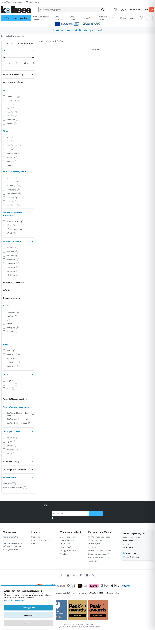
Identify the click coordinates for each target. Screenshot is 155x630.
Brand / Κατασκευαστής (13, 74)
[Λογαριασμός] (123, 9)
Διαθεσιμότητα (9, 477)
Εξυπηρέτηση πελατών (71, 532)
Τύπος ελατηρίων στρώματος (16, 407)
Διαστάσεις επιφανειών (13, 282)
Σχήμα (5, 344)
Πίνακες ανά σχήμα (11, 298)
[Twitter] (80, 575)
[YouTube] (87, 575)
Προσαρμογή (28, 615)
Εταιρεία (35, 532)
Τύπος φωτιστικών (11, 431)
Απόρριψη (28, 623)
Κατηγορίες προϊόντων (13, 82)
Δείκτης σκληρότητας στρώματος (12, 213)
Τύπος (5, 374)
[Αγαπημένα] (116, 9)
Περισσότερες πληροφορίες (14, 600)
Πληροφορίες (9, 532)
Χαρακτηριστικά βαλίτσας (14, 469)
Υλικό (5, 131)
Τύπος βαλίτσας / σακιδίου (15, 399)
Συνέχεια (95, 50)
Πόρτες (6, 306)
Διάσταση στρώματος (12, 241)
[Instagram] (68, 575)
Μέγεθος (7, 290)
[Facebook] (61, 575)
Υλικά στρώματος (11, 462)
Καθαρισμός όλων (26, 43)
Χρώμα (6, 90)
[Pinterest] (93, 575)
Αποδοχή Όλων (28, 607)
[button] (102, 9)
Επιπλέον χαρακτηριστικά (14, 172)
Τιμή (5, 50)
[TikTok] (74, 575)
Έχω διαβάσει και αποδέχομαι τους (78, 518)
